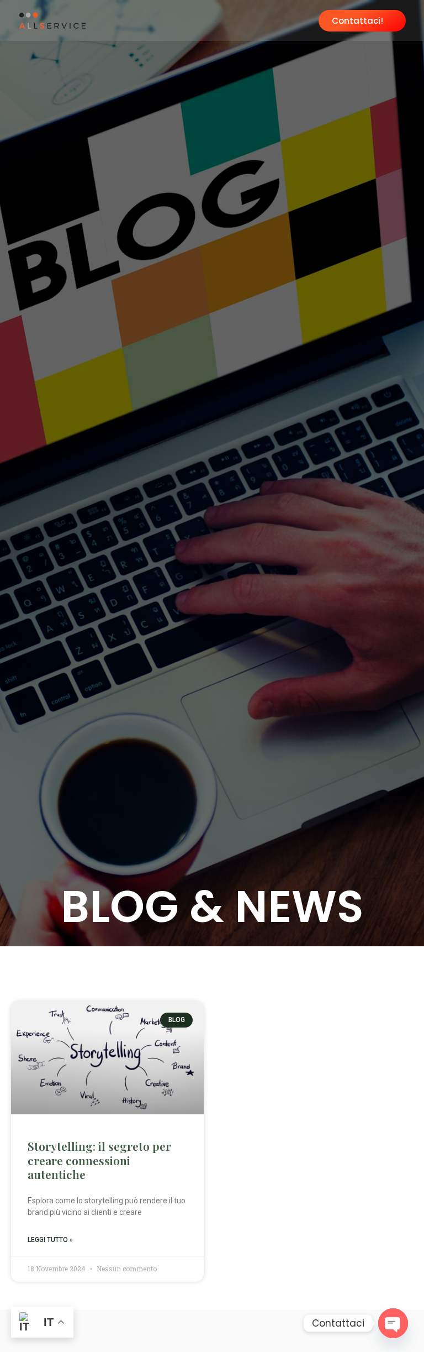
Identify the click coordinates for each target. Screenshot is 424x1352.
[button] (300, 19)
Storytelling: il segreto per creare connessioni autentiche (99, 1159)
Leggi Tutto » (50, 1240)
